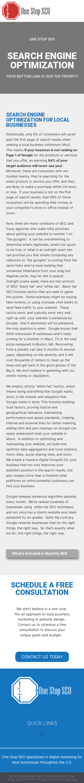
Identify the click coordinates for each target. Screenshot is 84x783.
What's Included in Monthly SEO (39, 553)
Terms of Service (63, 779)
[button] (77, 11)
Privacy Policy (36, 779)
